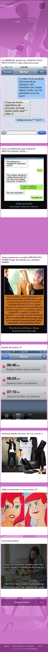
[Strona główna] (9, 7)
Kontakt (40, 646)
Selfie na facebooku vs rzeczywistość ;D (19, 489)
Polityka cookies (29, 646)
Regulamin (7, 646)
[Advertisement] (24, 38)
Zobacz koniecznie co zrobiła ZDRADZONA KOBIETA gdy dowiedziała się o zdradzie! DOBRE (22, 259)
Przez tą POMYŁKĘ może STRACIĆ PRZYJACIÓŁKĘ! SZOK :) (19, 150)
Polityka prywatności (17, 646)
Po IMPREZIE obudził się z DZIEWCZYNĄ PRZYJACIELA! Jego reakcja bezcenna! (22, 61)
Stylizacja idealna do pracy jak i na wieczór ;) (22, 433)
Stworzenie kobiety (10, 541)
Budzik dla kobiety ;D (11, 347)
